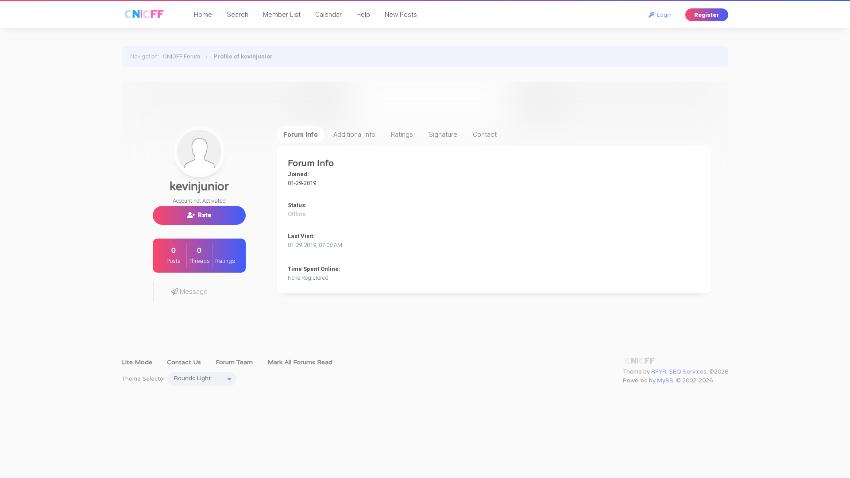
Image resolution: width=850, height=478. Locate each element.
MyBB (665, 380)
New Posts (401, 15)
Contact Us (184, 362)
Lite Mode (137, 362)
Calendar (328, 15)
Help (363, 15)
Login (663, 15)
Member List (282, 15)
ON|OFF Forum (181, 56)
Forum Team (234, 362)
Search (237, 15)
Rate (203, 215)
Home (203, 15)
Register (706, 15)
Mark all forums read (299, 362)
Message (193, 292)
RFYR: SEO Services (679, 371)
